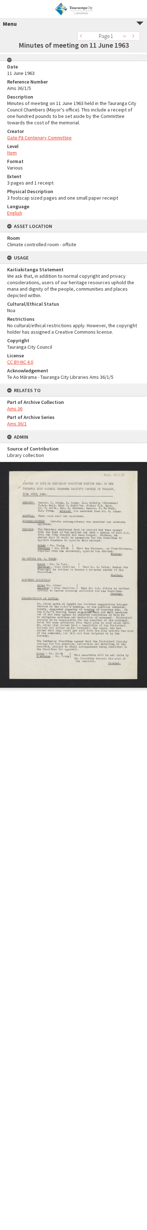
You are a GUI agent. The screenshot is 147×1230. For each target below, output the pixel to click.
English (14, 213)
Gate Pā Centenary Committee (39, 137)
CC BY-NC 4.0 (20, 362)
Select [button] (126, 36)
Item (12, 152)
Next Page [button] (135, 36)
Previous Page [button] (83, 36)
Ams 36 (14, 408)
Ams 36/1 (17, 423)
